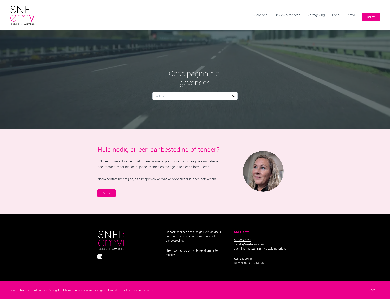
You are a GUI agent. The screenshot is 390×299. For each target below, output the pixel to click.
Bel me (371, 17)
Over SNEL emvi (343, 15)
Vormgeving (316, 15)
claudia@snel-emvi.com (249, 244)
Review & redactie (287, 15)
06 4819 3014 (242, 240)
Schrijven (261, 15)
